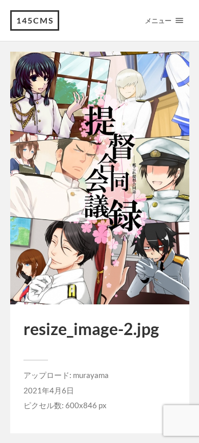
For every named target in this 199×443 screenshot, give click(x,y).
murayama (91, 375)
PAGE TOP (185, 420)
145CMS (35, 20)
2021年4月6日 (48, 390)
